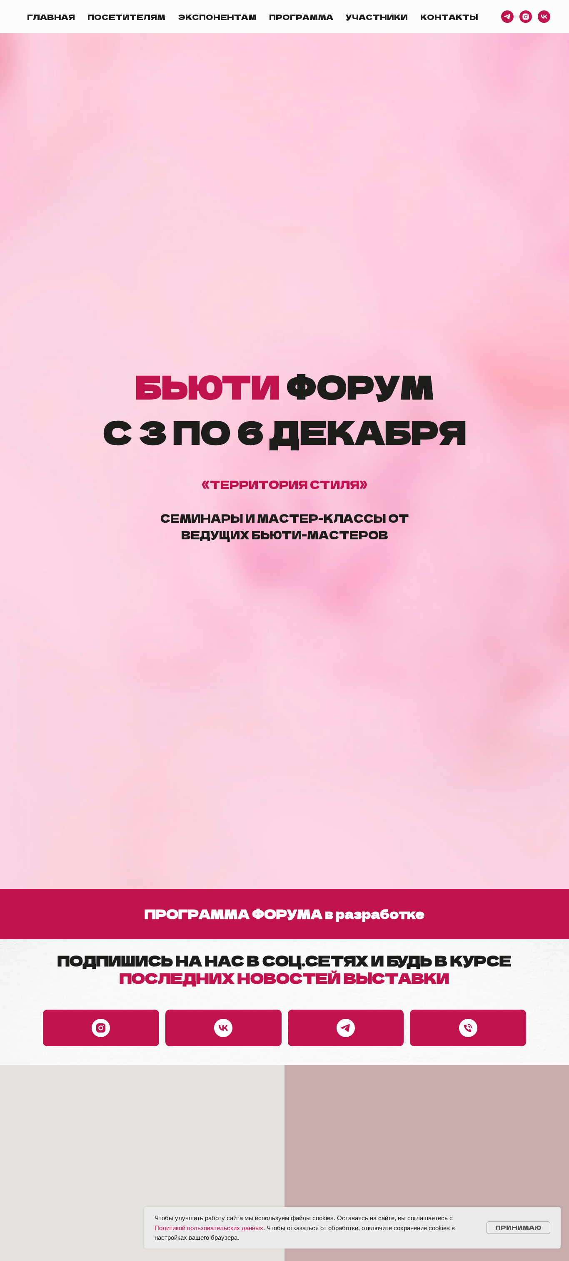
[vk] (544, 16)
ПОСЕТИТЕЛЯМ (126, 16)
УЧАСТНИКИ (377, 16)
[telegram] (507, 16)
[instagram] (525, 16)
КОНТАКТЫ (449, 16)
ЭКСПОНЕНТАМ (217, 16)
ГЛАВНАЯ (51, 16)
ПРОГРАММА (301, 16)
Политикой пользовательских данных (209, 1227)
